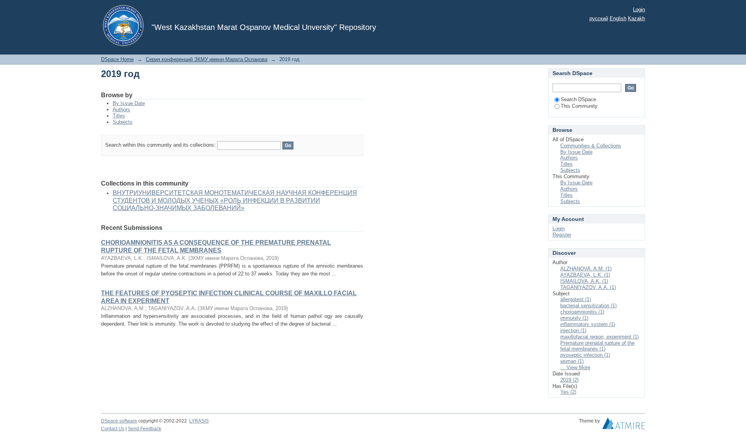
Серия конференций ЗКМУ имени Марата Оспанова (206, 59)
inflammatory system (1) (587, 324)
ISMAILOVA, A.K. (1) (584, 281)
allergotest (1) (575, 299)
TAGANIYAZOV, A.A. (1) (588, 287)
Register (562, 235)
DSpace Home (117, 59)
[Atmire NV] (623, 425)
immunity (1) (574, 318)
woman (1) (572, 361)
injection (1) (573, 330)
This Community (579, 106)
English (618, 18)
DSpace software (119, 421)
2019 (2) (569, 380)
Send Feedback (144, 428)
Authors (121, 109)
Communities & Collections (590, 146)
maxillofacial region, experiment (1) (599, 337)
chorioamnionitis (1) (582, 312)
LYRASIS (199, 421)
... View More (575, 367)
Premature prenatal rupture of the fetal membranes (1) (597, 346)
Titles (119, 116)
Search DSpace (578, 99)
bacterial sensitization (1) (588, 306)
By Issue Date (129, 103)
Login (639, 9)
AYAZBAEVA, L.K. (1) (585, 275)
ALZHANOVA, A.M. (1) (586, 269)
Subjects (122, 122)
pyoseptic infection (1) (585, 355)
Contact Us (112, 428)
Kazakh (636, 18)
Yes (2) (568, 392)
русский (598, 18)
